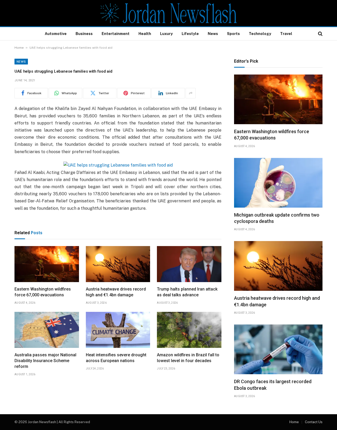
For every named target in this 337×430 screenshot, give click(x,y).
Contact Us (314, 422)
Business (84, 34)
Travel (286, 34)
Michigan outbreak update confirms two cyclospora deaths (276, 218)
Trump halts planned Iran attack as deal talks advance (187, 292)
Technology (260, 34)
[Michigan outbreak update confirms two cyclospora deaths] (278, 183)
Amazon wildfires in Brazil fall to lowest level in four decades (188, 357)
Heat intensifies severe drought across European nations (116, 357)
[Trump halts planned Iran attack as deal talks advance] (189, 264)
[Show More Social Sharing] (191, 93)
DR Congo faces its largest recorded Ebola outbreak (272, 385)
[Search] (320, 34)
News (213, 34)
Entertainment (116, 34)
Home (19, 47)
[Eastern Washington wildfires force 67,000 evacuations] (46, 264)
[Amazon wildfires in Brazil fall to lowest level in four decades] (189, 330)
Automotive (56, 34)
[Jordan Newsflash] (168, 13)
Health (144, 34)
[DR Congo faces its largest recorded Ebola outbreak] (278, 349)
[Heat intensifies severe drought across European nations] (118, 330)
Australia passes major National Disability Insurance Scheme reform (45, 360)
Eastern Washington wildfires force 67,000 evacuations (42, 292)
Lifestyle (190, 34)
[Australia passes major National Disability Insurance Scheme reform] (46, 330)
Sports (233, 34)
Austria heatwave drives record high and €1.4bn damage (116, 292)
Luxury (166, 34)
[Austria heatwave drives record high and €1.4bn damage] (118, 264)
